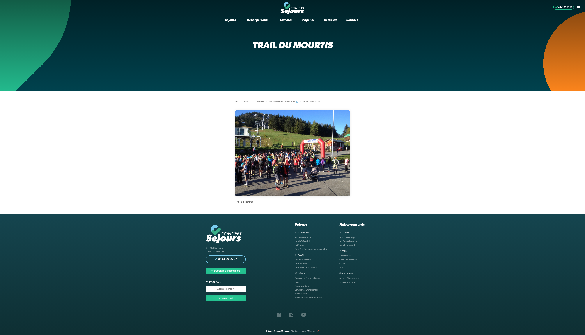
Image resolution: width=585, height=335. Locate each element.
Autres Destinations (303, 237)
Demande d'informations (227, 271)
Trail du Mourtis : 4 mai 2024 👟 (283, 102)
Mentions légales (298, 331)
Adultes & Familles (303, 260)
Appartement (345, 256)
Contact (352, 20)
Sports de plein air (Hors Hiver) (308, 298)
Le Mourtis (259, 102)
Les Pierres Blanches (348, 241)
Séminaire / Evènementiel (306, 290)
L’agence (308, 20)
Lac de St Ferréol (302, 241)
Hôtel (341, 268)
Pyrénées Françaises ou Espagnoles (311, 249)
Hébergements (258, 20)
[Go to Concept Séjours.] (236, 102)
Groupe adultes (302, 264)
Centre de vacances (348, 260)
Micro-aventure (302, 286)
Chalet (342, 264)
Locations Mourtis (347, 245)
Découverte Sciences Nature (308, 278)
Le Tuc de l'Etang (347, 237)
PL (318, 331)
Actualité (330, 20)
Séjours (230, 20)
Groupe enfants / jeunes (306, 268)
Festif (297, 282)
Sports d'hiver (301, 294)
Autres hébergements (349, 278)
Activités (286, 20)
